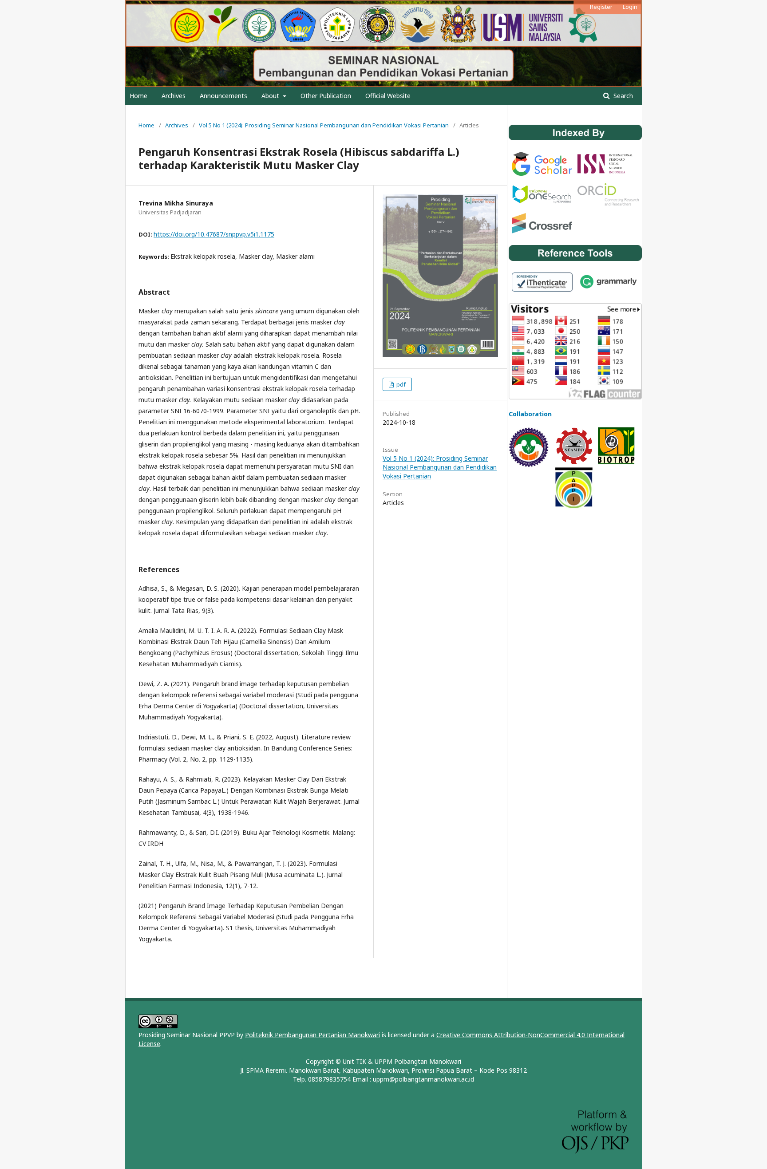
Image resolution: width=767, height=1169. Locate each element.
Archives (174, 95)
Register (601, 7)
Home (138, 95)
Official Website (388, 95)
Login (630, 7)
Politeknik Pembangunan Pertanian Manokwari (312, 1035)
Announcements (223, 95)
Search (622, 95)
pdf (400, 384)
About (271, 95)
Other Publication (325, 95)
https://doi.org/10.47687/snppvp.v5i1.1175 (214, 234)
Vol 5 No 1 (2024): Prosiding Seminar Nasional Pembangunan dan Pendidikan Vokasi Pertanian (324, 125)
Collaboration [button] (530, 414)
